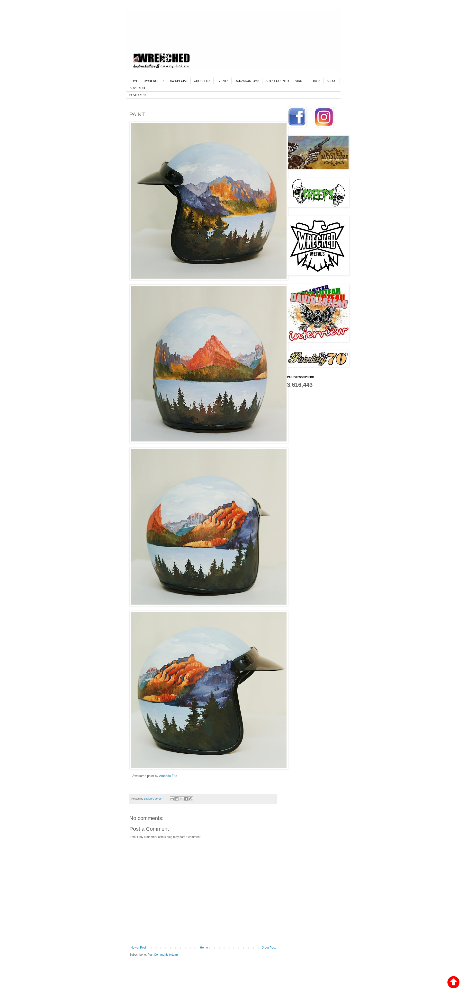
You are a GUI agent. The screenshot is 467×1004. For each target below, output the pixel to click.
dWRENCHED (154, 81)
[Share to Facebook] (186, 798)
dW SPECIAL (179, 81)
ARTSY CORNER (277, 81)
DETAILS (314, 81)
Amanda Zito (168, 776)
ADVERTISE (138, 88)
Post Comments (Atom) (162, 954)
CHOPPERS (202, 81)
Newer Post (138, 947)
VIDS (298, 81)
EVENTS (222, 81)
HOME (133, 81)
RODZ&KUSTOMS (247, 81)
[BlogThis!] (176, 798)
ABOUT (332, 81)
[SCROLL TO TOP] (453, 982)
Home (204, 947)
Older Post (269, 947)
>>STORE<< (137, 95)
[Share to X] (181, 798)
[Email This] (172, 798)
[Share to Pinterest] (190, 798)
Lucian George (153, 798)
